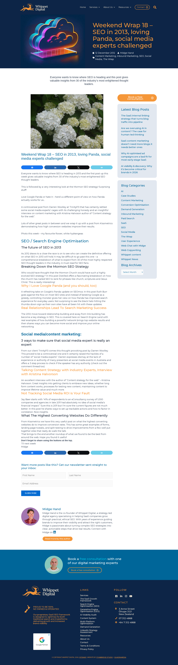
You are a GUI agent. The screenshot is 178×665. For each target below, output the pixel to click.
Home (83, 7)
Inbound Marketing (127, 56)
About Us (107, 7)
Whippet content (131, 254)
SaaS (123, 223)
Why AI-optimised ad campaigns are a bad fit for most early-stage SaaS (136, 156)
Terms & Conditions (90, 646)
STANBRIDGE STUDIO (104, 657)
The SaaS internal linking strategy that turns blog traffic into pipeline (135, 118)
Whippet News (129, 259)
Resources (124, 7)
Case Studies (128, 195)
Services (93, 7)
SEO (141, 56)
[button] (155, 7)
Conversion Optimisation (135, 205)
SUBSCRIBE (31, 493)
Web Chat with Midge (133, 245)
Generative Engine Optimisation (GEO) (90, 610)
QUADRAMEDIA (120, 657)
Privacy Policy (87, 649)
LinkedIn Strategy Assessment (88, 631)
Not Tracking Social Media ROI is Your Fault (55, 393)
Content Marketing (105, 56)
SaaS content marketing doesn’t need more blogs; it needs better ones (136, 144)
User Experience (130, 241)
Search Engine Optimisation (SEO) (89, 605)
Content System (88, 618)
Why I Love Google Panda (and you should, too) (59, 286)
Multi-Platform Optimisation (87, 622)
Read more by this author (57, 539)
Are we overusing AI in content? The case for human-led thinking (134, 131)
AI (122, 191)
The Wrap (108, 59)
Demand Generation (132, 209)
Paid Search (128, 218)
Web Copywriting (131, 250)
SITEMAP (82, 657)
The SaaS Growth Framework (88, 600)
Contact (141, 7)
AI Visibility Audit (88, 615)
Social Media (128, 232)
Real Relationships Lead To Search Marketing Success (63, 308)
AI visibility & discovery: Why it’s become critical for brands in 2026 (136, 169)
